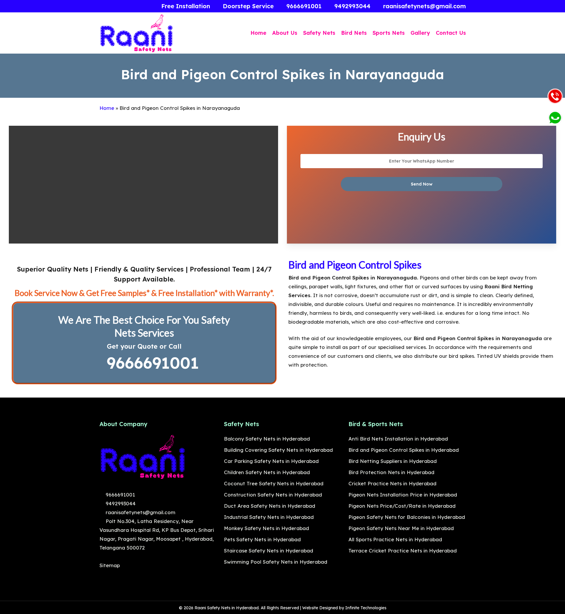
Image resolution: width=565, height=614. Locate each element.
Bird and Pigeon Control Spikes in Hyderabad (403, 450)
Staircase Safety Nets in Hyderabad (268, 550)
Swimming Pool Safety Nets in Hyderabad (275, 562)
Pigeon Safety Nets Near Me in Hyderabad (401, 528)
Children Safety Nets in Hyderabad (267, 472)
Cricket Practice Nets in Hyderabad (392, 483)
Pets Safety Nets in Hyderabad (262, 539)
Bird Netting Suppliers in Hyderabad (392, 461)
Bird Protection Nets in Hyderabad (391, 472)
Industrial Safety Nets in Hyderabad (269, 517)
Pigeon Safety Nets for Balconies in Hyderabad (406, 517)
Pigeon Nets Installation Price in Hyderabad (402, 494)
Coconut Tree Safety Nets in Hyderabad (273, 483)
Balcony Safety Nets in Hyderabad (267, 439)
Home (106, 108)
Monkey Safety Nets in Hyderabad (266, 528)
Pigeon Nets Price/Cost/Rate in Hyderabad (402, 506)
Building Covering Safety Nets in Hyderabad (278, 450)
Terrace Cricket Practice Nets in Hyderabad (402, 550)
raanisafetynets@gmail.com (139, 512)
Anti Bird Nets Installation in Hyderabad (398, 439)
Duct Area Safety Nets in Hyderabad (269, 506)
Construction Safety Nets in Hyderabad (273, 494)
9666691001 (150, 363)
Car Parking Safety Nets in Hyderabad (271, 461)
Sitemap (109, 565)
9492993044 (120, 503)
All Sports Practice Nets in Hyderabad (395, 539)
